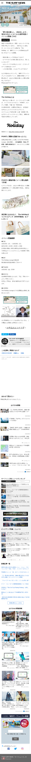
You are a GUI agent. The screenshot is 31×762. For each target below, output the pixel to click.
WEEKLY (22, 481)
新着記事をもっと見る (15, 603)
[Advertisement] (15, 377)
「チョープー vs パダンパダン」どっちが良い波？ (15, 580)
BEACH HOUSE (7, 353)
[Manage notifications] (3, 758)
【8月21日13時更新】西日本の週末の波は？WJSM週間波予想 (15, 597)
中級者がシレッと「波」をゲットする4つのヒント (15, 572)
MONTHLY (8, 481)
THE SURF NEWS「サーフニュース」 (13, 757)
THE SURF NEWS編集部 (16, 338)
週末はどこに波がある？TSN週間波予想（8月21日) (14, 593)
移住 (22, 353)
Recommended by (20, 471)
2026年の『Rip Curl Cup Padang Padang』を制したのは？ (15, 588)
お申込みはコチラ (14, 328)
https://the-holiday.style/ (15, 132)
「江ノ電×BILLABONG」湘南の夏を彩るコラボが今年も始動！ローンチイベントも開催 (15, 576)
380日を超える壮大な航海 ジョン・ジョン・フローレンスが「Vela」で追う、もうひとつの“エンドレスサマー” (15, 567)
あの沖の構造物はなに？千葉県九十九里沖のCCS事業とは (17, 485)
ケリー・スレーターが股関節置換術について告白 (15, 584)
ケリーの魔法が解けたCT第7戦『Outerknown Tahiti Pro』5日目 (17, 502)
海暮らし (16, 353)
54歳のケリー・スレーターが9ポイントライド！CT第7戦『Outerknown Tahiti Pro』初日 (18, 496)
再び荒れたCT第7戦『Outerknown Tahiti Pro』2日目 (18, 506)
